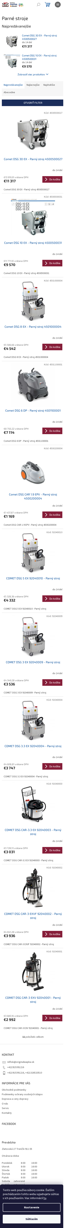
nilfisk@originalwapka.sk (20, 1062)
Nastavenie (31, 1207)
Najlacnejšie (33, 85)
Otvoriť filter (33, 102)
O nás (5, 1104)
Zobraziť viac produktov (31, 74)
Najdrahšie (49, 85)
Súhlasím (31, 1219)
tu (44, 1198)
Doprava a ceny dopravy (15, 1099)
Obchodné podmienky (14, 1090)
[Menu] (57, 4)
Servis (5, 1108)
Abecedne (9, 92)
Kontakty (7, 1113)
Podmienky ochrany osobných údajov (22, 1094)
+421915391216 (15, 1067)
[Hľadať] (38, 4)
